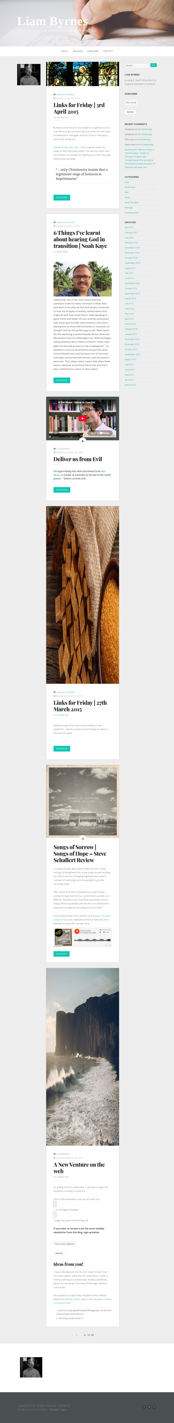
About (64, 51)
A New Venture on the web (79, 1167)
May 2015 (129, 375)
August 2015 (130, 359)
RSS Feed (54, 1409)
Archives (78, 51)
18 (84, 1335)
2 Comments (62, 448)
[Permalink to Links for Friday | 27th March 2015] (82, 595)
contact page (79, 1299)
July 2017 (129, 273)
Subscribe (92, 51)
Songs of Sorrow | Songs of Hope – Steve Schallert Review (80, 853)
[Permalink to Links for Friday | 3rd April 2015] (82, 74)
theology (129, 207)
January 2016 (131, 334)
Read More (61, 197)
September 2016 (132, 293)
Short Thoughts (132, 202)
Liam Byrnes (52, 21)
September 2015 (132, 354)
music (127, 197)
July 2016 (129, 303)
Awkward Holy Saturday (66, 147)
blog (127, 182)
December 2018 (132, 248)
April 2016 (129, 319)
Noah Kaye (62, 251)
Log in (63, 1409)
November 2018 (132, 253)
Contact (108, 51)
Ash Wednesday (145, 129)
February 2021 (131, 232)
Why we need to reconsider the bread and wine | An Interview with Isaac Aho (140, 164)
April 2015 (129, 380)
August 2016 (130, 298)
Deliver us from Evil (78, 458)
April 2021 (129, 227)
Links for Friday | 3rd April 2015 (79, 108)
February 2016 (131, 329)
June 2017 (129, 278)
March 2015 (130, 385)
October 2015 (131, 349)
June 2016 (129, 309)
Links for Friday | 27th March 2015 (80, 706)
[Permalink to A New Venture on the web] (82, 1057)
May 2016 (129, 314)
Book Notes (130, 187)
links (127, 192)
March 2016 (130, 324)
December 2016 (132, 283)
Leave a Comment (65, 94)
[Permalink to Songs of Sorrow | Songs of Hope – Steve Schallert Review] (82, 801)
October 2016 (131, 288)
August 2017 (130, 268)
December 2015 (132, 339)
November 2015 (132, 344)
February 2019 (131, 242)
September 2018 (132, 263)
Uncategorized (131, 213)
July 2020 (129, 237)
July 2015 (129, 364)
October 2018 (131, 258)
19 (88, 1335)
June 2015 (129, 370)
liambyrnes (63, 117)
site (97, 1199)
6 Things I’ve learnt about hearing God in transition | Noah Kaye (80, 239)
